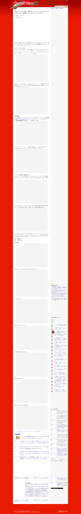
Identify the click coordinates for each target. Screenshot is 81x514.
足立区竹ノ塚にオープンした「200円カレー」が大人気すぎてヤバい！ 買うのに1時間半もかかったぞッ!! (22, 478)
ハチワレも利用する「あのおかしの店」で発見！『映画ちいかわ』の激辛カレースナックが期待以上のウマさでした (59, 291)
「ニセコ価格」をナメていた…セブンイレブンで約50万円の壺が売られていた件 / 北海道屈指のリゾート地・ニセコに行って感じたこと (36, 489)
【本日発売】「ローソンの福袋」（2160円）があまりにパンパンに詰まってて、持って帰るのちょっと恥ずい (61, 377)
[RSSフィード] (65, 0)
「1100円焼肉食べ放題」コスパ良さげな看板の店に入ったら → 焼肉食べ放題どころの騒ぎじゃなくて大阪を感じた (37, 492)
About (15, 511)
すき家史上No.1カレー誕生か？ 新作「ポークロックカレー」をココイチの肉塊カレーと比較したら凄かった (61, 349)
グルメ (16, 431)
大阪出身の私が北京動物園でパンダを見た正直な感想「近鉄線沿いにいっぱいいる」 (61, 360)
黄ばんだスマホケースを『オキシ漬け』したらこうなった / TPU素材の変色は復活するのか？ (61, 384)
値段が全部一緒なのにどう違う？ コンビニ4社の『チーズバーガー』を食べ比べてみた (62, 445)
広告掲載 (33, 511)
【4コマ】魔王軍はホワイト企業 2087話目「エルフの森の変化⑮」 (61, 355)
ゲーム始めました (61, 8)
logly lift (48, 434)
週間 (52, 320)
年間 (52, 322)
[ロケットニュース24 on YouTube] (64, 0)
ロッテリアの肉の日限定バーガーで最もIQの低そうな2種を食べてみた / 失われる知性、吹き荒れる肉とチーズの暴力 (62, 426)
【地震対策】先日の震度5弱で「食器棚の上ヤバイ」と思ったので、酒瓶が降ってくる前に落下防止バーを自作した (59, 288)
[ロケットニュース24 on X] (58, 0)
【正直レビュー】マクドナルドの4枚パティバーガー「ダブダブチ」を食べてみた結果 (62, 430)
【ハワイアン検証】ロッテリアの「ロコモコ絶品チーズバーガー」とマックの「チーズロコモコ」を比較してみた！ (62, 417)
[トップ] (18, 8)
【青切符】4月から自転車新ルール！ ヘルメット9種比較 (60, 387)
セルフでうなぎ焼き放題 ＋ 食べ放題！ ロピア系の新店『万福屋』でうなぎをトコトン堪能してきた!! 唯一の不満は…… (59, 374)
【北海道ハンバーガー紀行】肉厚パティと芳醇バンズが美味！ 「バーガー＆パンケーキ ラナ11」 (62, 455)
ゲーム (40, 511)
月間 (52, 321)
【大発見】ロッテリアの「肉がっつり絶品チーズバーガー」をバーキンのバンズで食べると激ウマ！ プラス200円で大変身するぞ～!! (34, 443)
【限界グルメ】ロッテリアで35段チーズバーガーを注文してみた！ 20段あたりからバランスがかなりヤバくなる (62, 412)
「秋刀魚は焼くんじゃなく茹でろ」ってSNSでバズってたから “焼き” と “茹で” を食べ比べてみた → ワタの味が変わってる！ (59, 391)
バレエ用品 (65, 511)
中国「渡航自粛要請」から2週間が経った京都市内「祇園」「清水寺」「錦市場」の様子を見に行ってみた (61, 380)
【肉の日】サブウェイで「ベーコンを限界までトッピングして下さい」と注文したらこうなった (41, 478)
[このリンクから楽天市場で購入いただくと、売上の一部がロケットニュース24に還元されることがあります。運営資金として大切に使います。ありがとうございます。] (57, 0)
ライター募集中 (55, 8)
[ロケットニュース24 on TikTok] (63, 0)
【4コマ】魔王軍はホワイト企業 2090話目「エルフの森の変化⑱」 (36, 490)
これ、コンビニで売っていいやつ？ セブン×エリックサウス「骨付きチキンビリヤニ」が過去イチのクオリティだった (59, 353)
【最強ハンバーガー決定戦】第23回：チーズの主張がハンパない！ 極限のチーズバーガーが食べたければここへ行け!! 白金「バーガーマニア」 (62, 450)
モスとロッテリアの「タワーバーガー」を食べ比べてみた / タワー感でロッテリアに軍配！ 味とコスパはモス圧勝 (62, 440)
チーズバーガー (30, 431)
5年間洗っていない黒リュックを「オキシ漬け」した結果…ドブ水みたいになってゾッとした (61, 328)
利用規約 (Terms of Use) (24, 511)
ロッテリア (35, 431)
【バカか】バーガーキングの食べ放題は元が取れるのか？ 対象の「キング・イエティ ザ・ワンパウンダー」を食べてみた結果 (62, 436)
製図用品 (62, 511)
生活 (19, 431)
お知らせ (17, 511)
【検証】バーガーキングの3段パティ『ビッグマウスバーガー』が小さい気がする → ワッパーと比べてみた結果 (62, 421)
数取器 (60, 511)
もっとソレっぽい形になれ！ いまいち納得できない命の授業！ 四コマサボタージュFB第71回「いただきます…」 (36, 494)
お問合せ (29, 511)
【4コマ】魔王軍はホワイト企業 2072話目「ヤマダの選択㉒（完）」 (61, 369)
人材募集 (36, 511)
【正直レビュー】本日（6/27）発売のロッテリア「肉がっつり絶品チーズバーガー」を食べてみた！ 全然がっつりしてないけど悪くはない (34, 453)
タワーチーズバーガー (23, 431)
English (67, 0)
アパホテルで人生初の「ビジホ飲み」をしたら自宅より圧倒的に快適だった (61, 325)
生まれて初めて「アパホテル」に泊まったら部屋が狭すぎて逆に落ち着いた (61, 366)
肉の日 (39, 431)
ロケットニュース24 (26, 4)
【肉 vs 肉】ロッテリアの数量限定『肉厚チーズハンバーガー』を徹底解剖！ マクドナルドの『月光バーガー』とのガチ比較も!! (62, 484)
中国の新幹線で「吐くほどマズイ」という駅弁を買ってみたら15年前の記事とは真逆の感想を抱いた (61, 346)
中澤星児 (17, 15)
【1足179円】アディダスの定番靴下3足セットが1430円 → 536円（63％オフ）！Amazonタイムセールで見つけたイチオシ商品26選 (59, 294)
